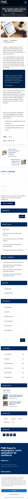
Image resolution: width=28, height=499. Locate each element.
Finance (10, 136)
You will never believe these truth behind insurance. (15, 403)
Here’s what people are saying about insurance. (16, 395)
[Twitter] (9, 140)
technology (6, 422)
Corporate (7, 312)
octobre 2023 (7, 289)
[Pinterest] (11, 140)
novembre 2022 (8, 293)
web (13, 422)
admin (6, 40)
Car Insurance (8, 307)
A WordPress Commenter (9, 262)
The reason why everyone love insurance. (13, 250)
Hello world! (6, 229)
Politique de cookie (8, 497)
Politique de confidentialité (18, 497)
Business (6, 418)
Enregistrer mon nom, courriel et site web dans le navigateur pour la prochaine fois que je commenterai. (13, 197)
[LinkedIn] (13, 140)
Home (13, 13)
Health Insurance (8, 316)
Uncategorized (8, 330)
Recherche (5, 210)
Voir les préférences (14, 494)
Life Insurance (8, 325)
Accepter (14, 490)
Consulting (13, 418)
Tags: (5, 137)
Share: (5, 140)
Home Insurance (8, 321)
